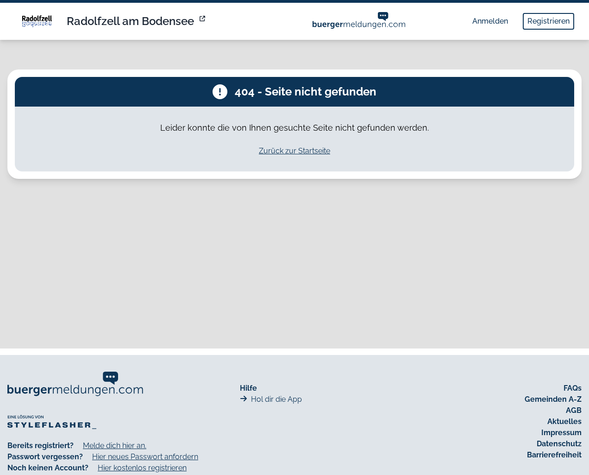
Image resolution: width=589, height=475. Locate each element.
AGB (574, 410)
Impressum (561, 432)
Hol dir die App (276, 399)
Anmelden (490, 21)
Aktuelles (564, 421)
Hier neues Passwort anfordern (145, 456)
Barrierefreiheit (554, 454)
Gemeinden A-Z (553, 399)
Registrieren (548, 21)
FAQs (573, 388)
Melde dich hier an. (114, 445)
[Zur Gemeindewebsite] (203, 21)
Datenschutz (559, 443)
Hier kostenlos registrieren (142, 467)
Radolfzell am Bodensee (130, 21)
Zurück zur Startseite (294, 150)
